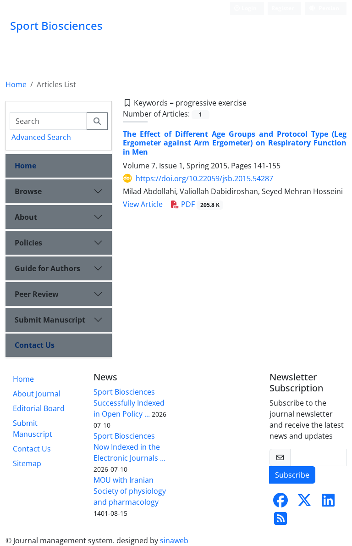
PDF (199, 204)
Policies (28, 243)
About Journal (36, 394)
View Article (143, 204)
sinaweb (174, 540)
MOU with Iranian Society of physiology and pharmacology (130, 491)
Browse (28, 191)
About (26, 217)
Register (282, 8)
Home (16, 84)
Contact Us (35, 345)
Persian (328, 8)
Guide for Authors (47, 268)
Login (248, 8)
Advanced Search (41, 137)
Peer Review (37, 294)
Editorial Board (39, 408)
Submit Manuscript (50, 320)
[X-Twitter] (304, 503)
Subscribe (292, 475)
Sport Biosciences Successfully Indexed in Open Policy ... (129, 403)
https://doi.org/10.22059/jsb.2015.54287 (204, 178)
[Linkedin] (328, 503)
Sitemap (27, 463)
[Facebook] (281, 503)
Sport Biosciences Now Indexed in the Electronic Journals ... (129, 447)
